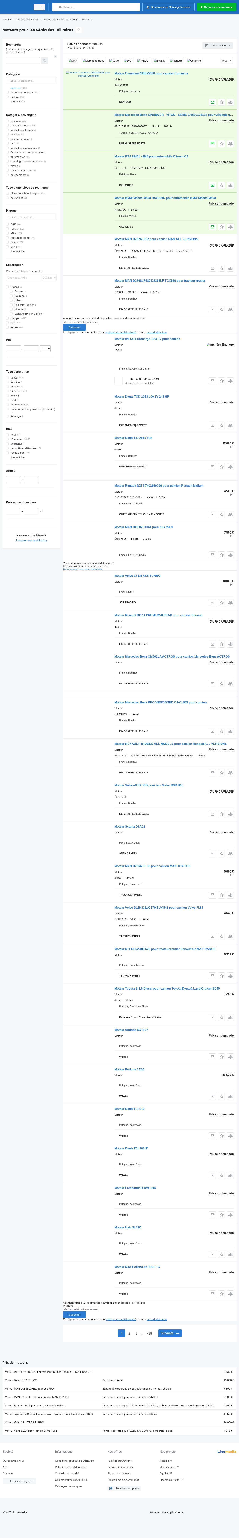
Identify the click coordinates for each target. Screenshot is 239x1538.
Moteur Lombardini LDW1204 (135, 1187)
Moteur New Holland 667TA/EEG (137, 1266)
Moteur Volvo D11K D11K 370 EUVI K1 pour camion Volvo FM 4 (158, 907)
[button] (221, 102)
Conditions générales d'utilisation (74, 1460)
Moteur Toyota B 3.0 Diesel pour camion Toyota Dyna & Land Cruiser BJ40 (167, 988)
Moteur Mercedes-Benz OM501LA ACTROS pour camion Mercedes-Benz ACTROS (172, 656)
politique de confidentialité (120, 332)
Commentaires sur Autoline (71, 1479)
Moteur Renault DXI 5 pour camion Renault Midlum (35, 1405)
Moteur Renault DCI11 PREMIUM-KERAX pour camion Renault (158, 615)
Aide (5, 1467)
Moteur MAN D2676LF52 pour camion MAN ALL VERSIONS (156, 239)
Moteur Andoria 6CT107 (131, 1029)
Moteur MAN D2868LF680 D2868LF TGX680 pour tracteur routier (159, 280)
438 (149, 1333)
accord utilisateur (157, 332)
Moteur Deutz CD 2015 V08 (133, 438)
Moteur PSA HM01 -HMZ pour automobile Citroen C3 (151, 156)
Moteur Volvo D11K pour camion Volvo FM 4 (31, 1430)
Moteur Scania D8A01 (129, 826)
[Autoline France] (16, 7)
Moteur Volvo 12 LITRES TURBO (137, 575)
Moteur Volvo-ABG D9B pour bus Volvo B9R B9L (149, 785)
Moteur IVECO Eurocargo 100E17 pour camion (147, 339)
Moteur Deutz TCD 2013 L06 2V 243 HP (141, 396)
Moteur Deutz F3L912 (129, 1108)
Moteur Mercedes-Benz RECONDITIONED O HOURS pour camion (160, 702)
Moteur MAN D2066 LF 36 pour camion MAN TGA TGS (152, 866)
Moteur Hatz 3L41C (127, 1227)
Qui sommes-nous (13, 1460)
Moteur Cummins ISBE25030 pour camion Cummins (151, 73)
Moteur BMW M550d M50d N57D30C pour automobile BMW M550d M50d (165, 198)
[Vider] (55, 56)
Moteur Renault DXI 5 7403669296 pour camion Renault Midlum (158, 485)
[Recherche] (56, 7)
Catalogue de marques (68, 1486)
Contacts (8, 1473)
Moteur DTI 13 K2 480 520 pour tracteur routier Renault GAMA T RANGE (164, 949)
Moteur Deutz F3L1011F (131, 1148)
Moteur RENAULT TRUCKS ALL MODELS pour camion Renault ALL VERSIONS (170, 743)
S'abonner (74, 327)
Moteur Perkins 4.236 (129, 1069)
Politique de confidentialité (70, 1467)
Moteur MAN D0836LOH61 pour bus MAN (143, 527)
